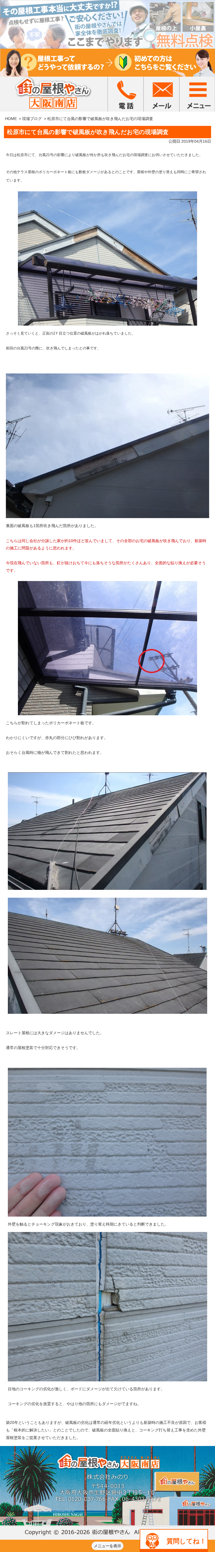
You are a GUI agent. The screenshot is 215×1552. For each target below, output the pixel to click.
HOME (11, 118)
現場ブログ (32, 118)
